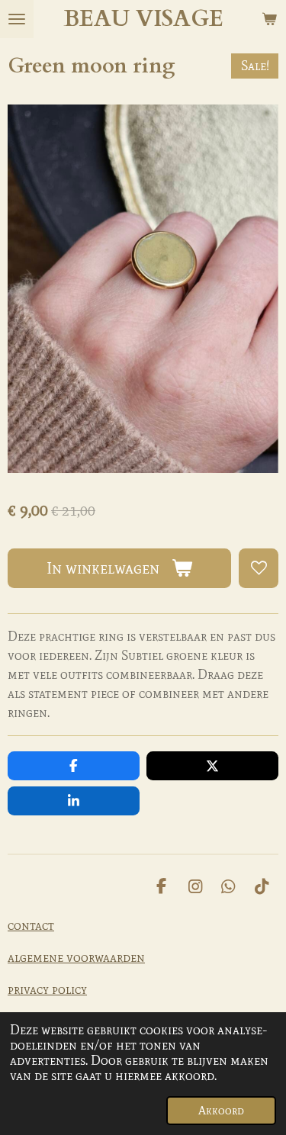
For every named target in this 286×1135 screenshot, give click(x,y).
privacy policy (47, 989)
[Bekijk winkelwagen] (269, 19)
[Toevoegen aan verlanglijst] (258, 568)
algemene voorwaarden (76, 957)
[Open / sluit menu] (17, 19)
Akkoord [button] (221, 1110)
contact (31, 925)
